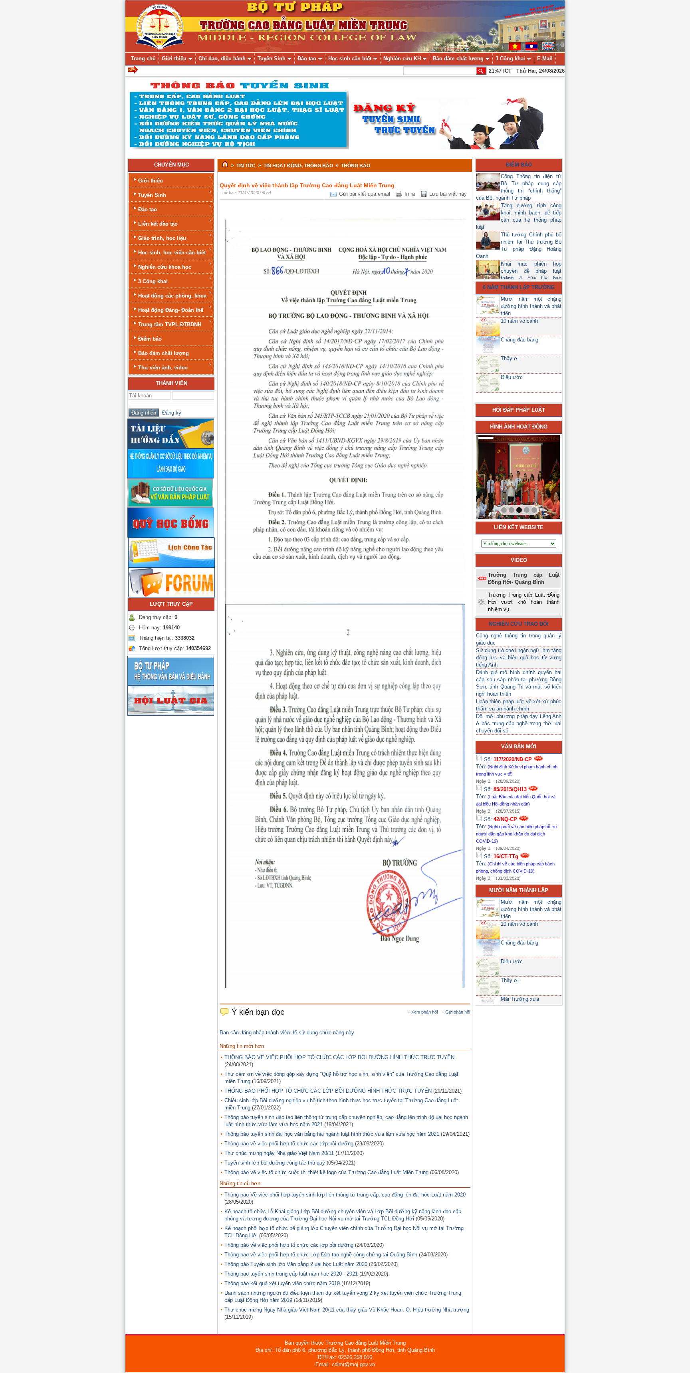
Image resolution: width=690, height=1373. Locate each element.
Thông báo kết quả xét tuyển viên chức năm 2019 (282, 1283)
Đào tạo (147, 209)
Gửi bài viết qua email (364, 194)
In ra (409, 194)
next (537, 475)
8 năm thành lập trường (519, 287)
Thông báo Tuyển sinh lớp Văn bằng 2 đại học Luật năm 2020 (295, 1264)
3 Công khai (153, 281)
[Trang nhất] (225, 164)
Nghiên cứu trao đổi (519, 624)
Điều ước (512, 377)
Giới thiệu (150, 181)
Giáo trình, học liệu (162, 238)
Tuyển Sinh (152, 195)
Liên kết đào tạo (158, 224)
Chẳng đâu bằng (519, 340)
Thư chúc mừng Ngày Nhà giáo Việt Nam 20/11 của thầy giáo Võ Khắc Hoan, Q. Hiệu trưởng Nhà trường (346, 1310)
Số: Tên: (516, 766)
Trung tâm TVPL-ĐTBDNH (169, 324)
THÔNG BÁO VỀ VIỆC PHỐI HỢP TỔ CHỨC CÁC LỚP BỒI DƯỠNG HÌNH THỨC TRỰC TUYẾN (339, 1057)
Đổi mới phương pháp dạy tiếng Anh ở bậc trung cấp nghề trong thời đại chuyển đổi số (518, 723)
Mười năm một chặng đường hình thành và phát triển (531, 306)
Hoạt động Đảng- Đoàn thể (170, 310)
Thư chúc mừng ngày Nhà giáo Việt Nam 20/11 (279, 1153)
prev (498, 475)
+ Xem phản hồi (423, 1012)
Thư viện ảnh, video (163, 368)
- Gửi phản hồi (456, 1012)
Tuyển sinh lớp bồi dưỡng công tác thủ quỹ (274, 1163)
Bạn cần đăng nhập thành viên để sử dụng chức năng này (287, 1033)
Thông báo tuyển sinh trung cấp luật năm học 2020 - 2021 (291, 1274)
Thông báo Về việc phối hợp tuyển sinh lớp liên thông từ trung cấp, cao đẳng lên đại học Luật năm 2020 (345, 1195)
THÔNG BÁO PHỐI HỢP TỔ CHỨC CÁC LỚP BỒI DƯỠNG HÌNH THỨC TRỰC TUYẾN (328, 1091)
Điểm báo (150, 339)
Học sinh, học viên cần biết (172, 253)
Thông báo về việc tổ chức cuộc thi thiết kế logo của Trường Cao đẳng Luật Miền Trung (326, 1172)
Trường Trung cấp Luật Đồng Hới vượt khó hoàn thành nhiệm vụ (523, 602)
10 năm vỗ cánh (519, 321)
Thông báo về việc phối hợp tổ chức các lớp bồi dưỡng (288, 1144)
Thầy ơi (510, 358)
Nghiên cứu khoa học (164, 267)
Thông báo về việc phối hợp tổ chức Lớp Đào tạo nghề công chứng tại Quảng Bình (320, 1255)
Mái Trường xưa (520, 999)
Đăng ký (170, 413)
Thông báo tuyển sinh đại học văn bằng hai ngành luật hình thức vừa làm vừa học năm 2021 (331, 1134)
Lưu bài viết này (448, 194)
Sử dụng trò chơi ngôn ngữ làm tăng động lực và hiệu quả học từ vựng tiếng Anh (518, 657)
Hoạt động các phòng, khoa (172, 296)
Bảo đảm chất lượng (163, 353)
